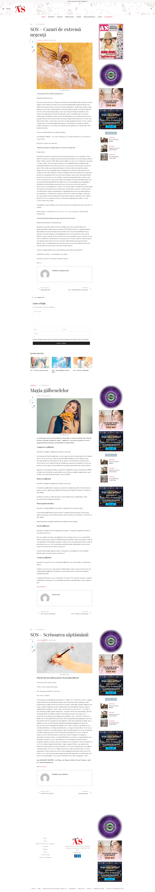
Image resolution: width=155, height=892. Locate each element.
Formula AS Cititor (43, 640)
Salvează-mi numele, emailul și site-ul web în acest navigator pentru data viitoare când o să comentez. (61, 339)
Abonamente (108, 17)
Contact (45, 852)
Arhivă (43, 17)
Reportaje (51, 17)
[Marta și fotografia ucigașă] (105, 139)
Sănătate (60, 17)
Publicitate (45, 849)
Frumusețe (33, 385)
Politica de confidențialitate (45, 857)
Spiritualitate (69, 17)
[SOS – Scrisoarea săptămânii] (82, 362)
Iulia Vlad (40, 396)
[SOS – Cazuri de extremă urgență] (39, 362)
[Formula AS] (20, 8)
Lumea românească (89, 17)
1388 (55, 40)
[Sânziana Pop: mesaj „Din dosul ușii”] (105, 148)
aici (71, 1)
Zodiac (100, 17)
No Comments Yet (39, 297)
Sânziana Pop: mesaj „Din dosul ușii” (114, 148)
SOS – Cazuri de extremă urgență (55, 31)
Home (45, 841)
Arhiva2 (45, 838)
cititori (42, 766)
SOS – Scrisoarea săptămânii (80, 370)
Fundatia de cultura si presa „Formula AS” (45, 843)
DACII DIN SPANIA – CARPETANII (114, 157)
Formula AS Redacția (43, 40)
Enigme (78, 17)
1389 (49, 396)
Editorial (111, 146)
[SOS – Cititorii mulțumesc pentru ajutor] (61, 362)
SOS (31, 24)
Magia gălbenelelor (49, 390)
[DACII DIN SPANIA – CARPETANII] (105, 157)
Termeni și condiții (45, 854)
